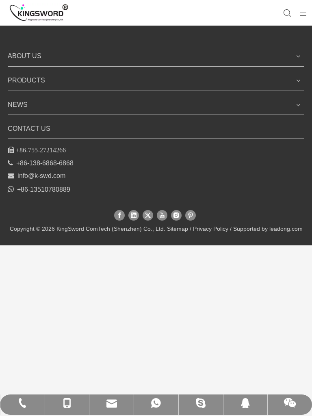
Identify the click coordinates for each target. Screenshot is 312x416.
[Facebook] (119, 215)
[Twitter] (148, 215)
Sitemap (177, 228)
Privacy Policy (210, 228)
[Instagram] (176, 215)
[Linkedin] (133, 215)
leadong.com (286, 228)
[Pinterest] (190, 215)
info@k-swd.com (41, 175)
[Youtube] (162, 215)
